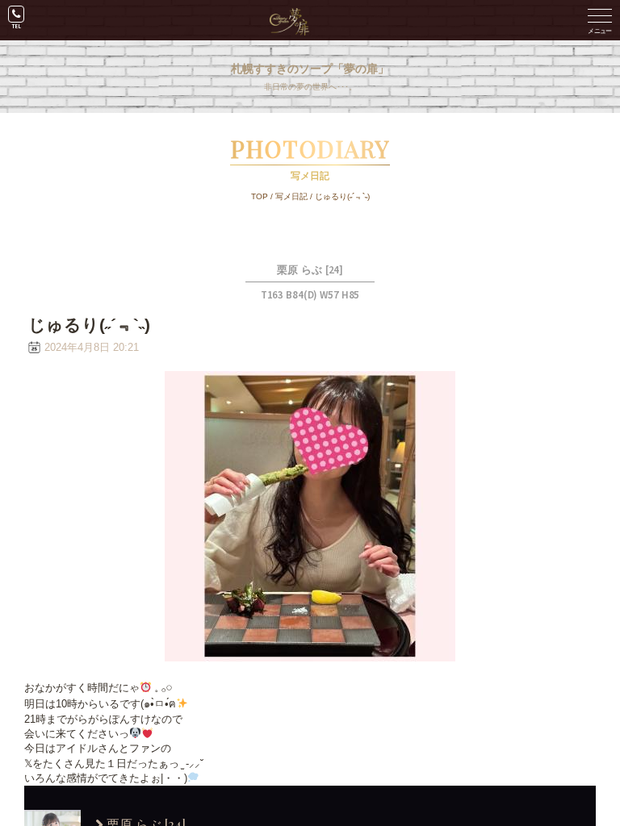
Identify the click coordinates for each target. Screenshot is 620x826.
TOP (259, 196)
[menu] (600, 20)
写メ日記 (291, 196)
